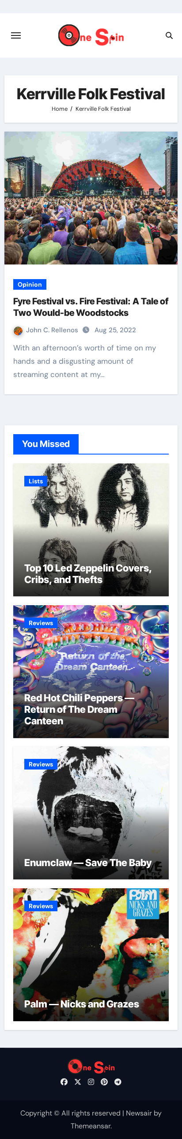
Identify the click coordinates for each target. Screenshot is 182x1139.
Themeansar (90, 1126)
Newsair (139, 1113)
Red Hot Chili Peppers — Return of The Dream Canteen (79, 709)
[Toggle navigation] (16, 35)
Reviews (41, 623)
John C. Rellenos (53, 330)
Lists (36, 481)
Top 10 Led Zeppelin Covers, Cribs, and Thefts (88, 573)
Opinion (30, 284)
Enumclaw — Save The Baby (88, 862)
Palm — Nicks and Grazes (81, 1004)
